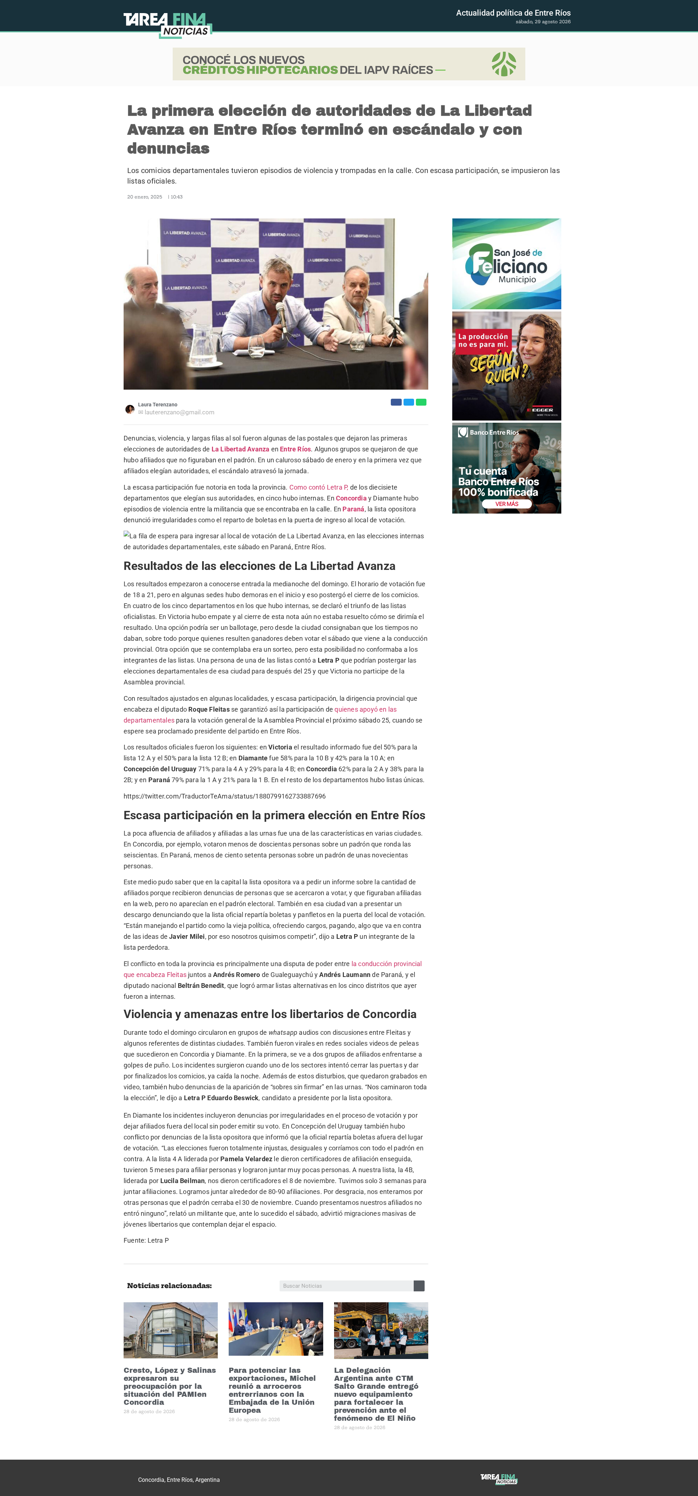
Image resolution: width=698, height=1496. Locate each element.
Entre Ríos (295, 449)
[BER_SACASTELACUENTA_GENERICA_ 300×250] (506, 469)
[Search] (419, 1285)
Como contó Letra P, (319, 487)
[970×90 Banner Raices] (349, 65)
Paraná (353, 509)
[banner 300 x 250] (506, 264)
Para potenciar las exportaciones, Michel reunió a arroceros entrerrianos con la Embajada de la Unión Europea (272, 1390)
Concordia (351, 498)
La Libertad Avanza (241, 449)
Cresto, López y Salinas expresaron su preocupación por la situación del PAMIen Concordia (170, 1386)
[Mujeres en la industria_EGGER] (506, 367)
